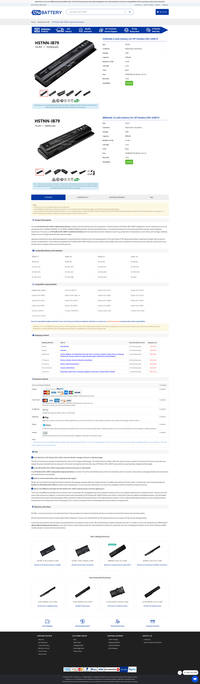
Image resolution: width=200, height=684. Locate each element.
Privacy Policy (42, 651)
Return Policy (78, 651)
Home (33, 22)
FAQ (151, 197)
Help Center (77, 642)
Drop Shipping (113, 648)
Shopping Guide (78, 645)
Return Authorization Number (153, 642)
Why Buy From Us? (44, 648)
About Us (41, 639)
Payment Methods (114, 645)
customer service (113, 321)
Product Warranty (43, 645)
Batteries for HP (44, 22)
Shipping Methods (114, 642)
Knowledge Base (79, 648)
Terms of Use (42, 654)
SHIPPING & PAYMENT (117, 197)
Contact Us (147, 639)
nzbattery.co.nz (77, 677)
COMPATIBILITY (82, 197)
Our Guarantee (43, 642)
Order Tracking (113, 639)
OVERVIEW (48, 197)
